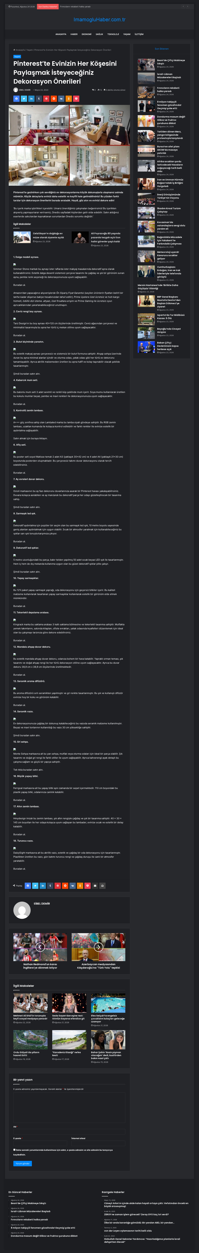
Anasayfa (61, 34)
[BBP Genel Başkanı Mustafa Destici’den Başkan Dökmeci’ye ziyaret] (146, 301)
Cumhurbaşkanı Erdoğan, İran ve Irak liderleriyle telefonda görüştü (169, 271)
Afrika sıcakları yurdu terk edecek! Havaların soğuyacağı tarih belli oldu (170, 166)
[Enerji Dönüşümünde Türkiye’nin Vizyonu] (146, 199)
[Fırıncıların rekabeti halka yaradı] (146, 92)
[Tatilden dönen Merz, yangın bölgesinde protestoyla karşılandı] (146, 136)
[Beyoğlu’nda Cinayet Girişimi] (146, 333)
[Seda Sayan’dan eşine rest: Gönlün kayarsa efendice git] (69, 1003)
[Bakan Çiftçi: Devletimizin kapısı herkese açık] (146, 347)
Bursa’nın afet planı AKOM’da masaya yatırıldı (168, 150)
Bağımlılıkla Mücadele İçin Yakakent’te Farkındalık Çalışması (169, 240)
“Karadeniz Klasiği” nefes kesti (66, 1054)
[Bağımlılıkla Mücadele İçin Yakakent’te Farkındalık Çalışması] (146, 241)
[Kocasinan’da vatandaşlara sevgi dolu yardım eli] (146, 226)
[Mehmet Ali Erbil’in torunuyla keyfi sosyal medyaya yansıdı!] (30, 1003)
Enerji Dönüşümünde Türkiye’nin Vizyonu (168, 196)
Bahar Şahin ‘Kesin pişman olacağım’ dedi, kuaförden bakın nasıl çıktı (106, 1055)
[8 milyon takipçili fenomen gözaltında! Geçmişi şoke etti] (146, 106)
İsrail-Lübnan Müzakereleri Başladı (169, 76)
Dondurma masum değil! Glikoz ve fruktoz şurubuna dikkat (171, 120)
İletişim (139, 34)
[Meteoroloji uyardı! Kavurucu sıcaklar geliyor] (146, 256)
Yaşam (126, 34)
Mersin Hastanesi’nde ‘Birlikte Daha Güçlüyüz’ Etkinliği (158, 287)
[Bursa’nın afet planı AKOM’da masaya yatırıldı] (146, 151)
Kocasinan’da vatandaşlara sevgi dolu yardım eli (171, 225)
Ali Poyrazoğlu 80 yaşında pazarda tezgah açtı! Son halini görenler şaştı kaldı (105, 237)
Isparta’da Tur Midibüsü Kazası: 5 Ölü (171, 316)
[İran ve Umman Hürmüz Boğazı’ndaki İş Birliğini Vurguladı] (146, 184)
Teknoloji (113, 34)
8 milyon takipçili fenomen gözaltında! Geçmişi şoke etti (87, 6)
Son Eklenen (162, 48)
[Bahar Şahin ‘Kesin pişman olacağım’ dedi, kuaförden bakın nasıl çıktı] (108, 1039)
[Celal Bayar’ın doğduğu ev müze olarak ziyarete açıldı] (22, 237)
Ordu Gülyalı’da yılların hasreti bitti (26, 1054)
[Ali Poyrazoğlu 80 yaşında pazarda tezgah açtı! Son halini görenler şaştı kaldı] (80, 237)
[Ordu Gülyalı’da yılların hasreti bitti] (30, 1039)
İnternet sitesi (78, 1138)
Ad (15, 1126)
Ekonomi (86, 34)
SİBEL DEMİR (24, 90)
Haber (74, 34)
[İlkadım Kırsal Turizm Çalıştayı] (146, 213)
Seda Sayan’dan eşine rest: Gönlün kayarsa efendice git (68, 1017)
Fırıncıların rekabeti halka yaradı (168, 89)
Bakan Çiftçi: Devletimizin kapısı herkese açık (168, 346)
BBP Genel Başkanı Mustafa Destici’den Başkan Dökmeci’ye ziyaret (168, 301)
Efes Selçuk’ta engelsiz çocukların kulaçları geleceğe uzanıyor (108, 1018)
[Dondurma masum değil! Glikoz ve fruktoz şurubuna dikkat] (146, 121)
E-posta (18, 1138)
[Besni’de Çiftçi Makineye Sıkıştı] (146, 64)
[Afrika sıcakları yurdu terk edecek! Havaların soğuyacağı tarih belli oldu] (146, 166)
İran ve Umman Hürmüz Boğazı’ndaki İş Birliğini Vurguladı (170, 183)
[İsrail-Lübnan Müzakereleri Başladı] (146, 78)
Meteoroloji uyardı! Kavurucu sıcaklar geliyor (168, 255)
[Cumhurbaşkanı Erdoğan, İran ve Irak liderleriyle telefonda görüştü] (146, 271)
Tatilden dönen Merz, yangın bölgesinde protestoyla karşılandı (170, 135)
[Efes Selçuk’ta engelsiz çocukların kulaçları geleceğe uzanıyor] (108, 1003)
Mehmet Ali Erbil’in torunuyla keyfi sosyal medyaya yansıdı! (30, 1017)
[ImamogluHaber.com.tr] (99, 19)
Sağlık (99, 34)
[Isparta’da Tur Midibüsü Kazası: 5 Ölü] (146, 319)
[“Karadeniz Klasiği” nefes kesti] (69, 1039)
